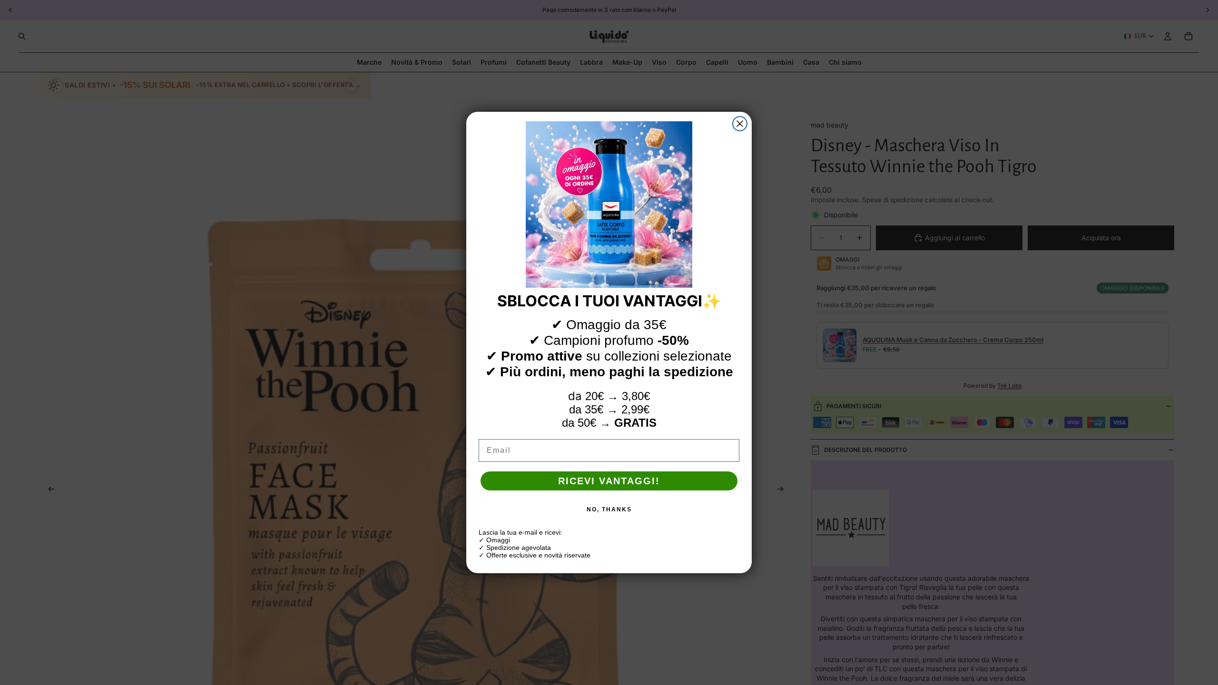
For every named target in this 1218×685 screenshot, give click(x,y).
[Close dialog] (740, 124)
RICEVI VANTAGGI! (609, 481)
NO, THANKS (609, 509)
